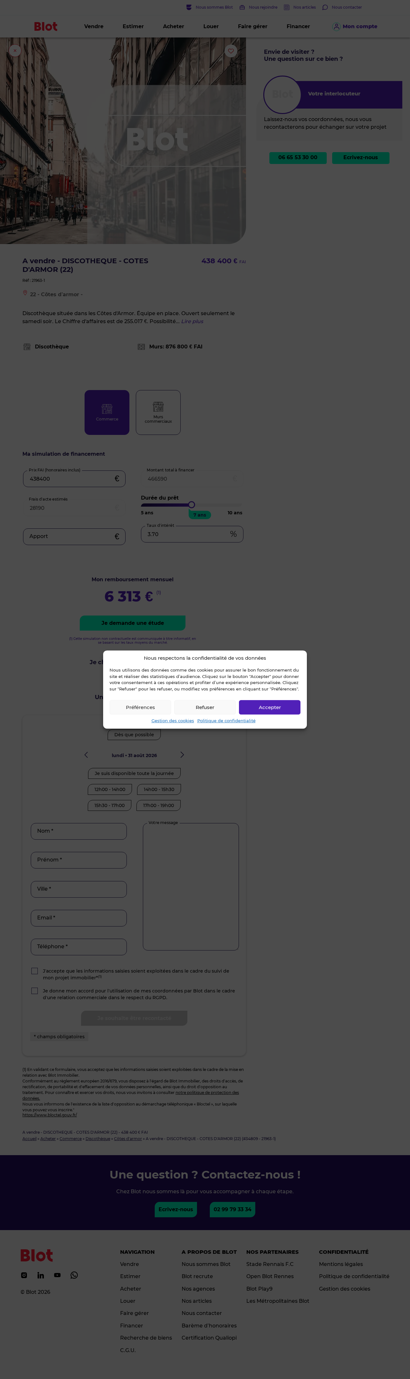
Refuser (205, 707)
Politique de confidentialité (226, 720)
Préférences (140, 707)
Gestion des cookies (173, 720)
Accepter (270, 707)
